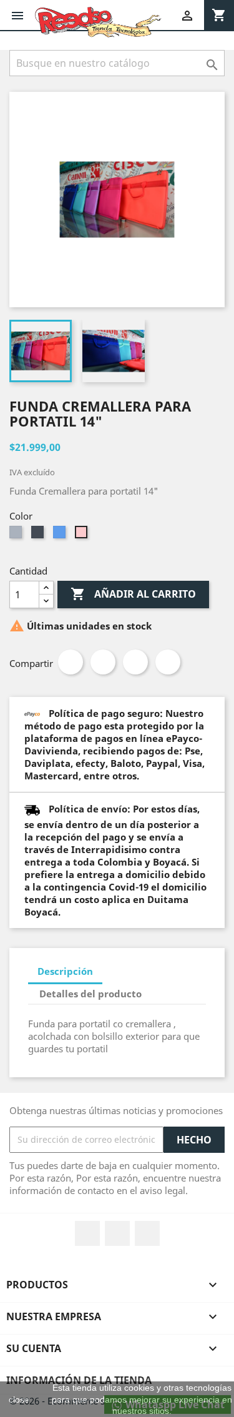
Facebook (87, 1233)
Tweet (102, 661)
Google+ (135, 661)
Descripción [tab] (65, 971)
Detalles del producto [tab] (90, 993)
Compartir (70, 661)
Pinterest (167, 661)
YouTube (117, 1233)
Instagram (147, 1233)
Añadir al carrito (133, 593)
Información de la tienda (79, 1380)
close (19, 1400)
